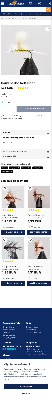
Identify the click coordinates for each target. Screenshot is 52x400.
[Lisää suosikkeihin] (30, 3)
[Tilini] (40, 3)
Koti (2, 18)
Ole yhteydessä (9, 337)
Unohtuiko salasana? (34, 332)
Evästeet (6, 332)
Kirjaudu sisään (31, 327)
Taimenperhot (7, 172)
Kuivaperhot (16, 18)
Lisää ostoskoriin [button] (13, 232)
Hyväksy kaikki (26, 387)
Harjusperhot (14, 168)
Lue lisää (5, 96)
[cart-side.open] (49, 3)
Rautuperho (26, 168)
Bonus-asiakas (9, 335)
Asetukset (26, 393)
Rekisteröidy (30, 330)
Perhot (8, 18)
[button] (47, 29)
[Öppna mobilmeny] (2, 3)
